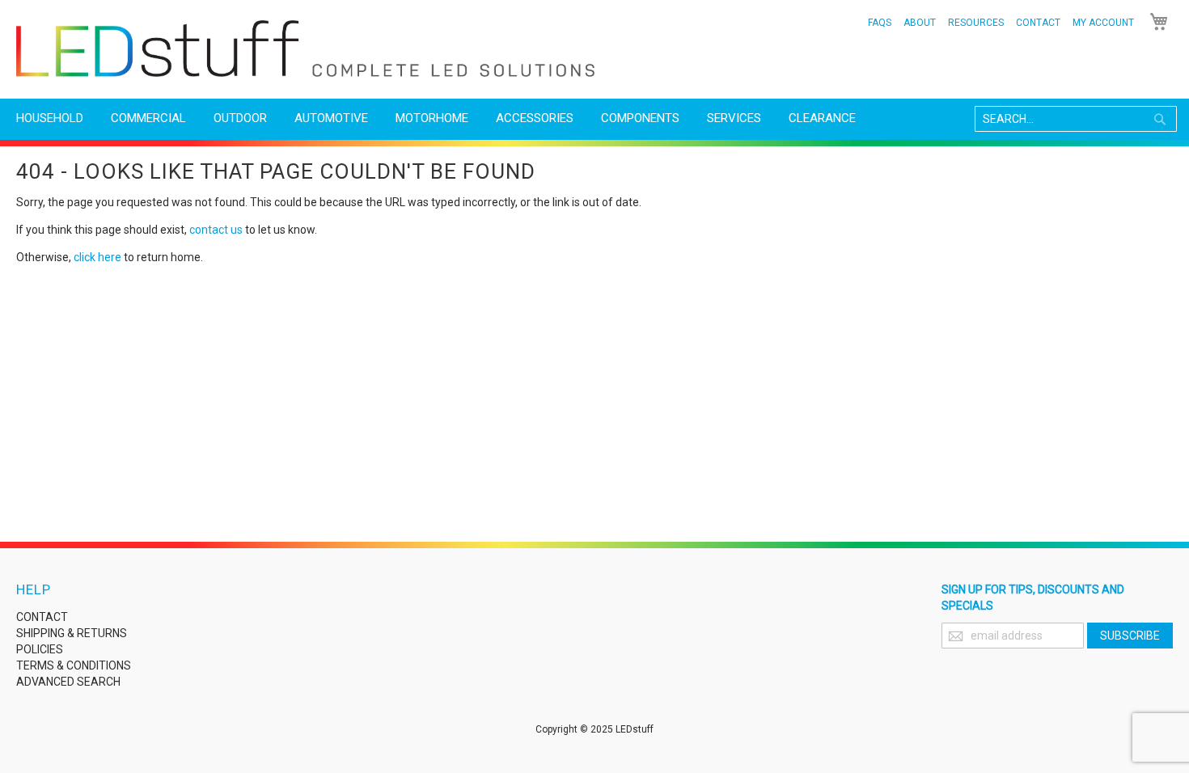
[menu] (594, 118)
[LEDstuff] (305, 48)
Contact (1038, 22)
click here (97, 257)
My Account (1103, 22)
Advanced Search (68, 681)
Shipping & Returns (71, 633)
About (919, 22)
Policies (39, 649)
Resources (976, 22)
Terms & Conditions (73, 665)
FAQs (879, 22)
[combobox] (1076, 119)
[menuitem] (49, 118)
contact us (216, 229)
